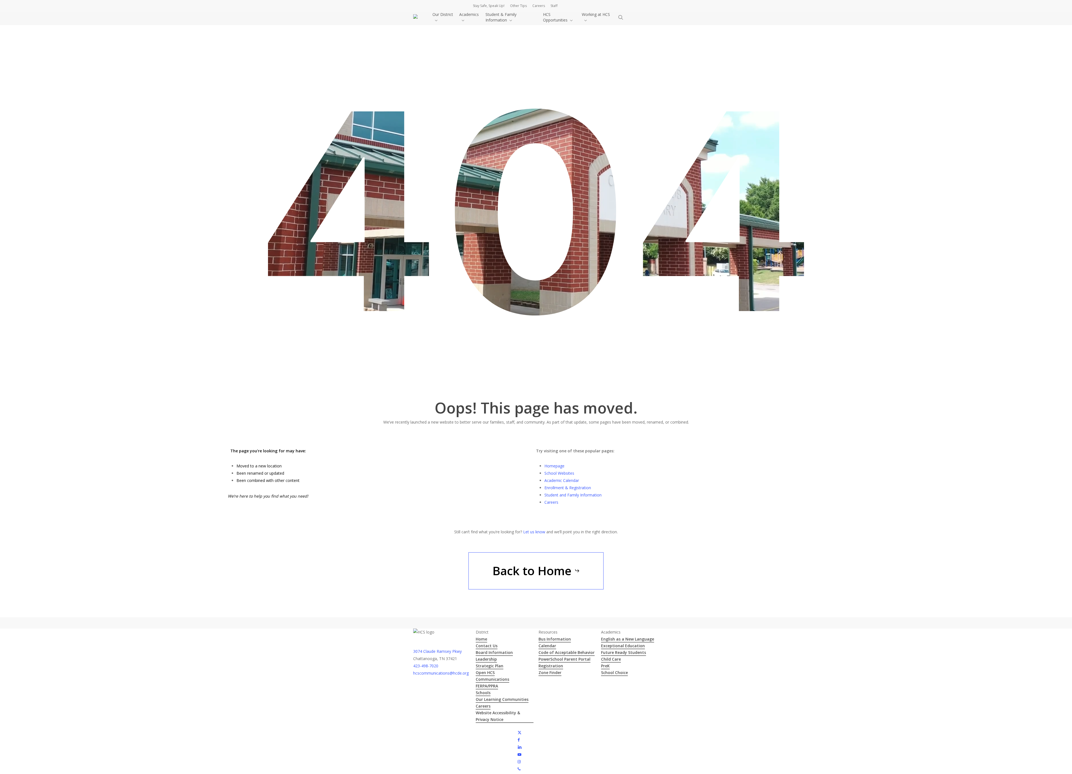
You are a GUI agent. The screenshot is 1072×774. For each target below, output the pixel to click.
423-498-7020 (425, 665)
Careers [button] (483, 706)
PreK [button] (605, 665)
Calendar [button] (547, 645)
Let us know (534, 531)
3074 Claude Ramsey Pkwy (437, 651)
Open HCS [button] (485, 672)
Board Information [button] (494, 652)
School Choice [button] (614, 672)
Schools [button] (483, 692)
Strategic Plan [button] (489, 665)
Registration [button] (551, 665)
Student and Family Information (573, 495)
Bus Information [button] (555, 639)
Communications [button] (492, 679)
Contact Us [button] (486, 645)
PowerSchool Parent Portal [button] (564, 659)
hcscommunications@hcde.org (441, 673)
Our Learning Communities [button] (502, 699)
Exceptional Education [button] (623, 645)
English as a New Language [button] (627, 639)
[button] (536, 570)
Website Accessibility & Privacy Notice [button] (498, 716)
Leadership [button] (486, 659)
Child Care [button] (611, 659)
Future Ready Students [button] (623, 652)
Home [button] (481, 639)
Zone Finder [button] (550, 672)
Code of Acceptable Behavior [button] (567, 652)
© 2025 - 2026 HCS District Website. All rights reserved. (462, 732)
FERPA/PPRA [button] (487, 686)
